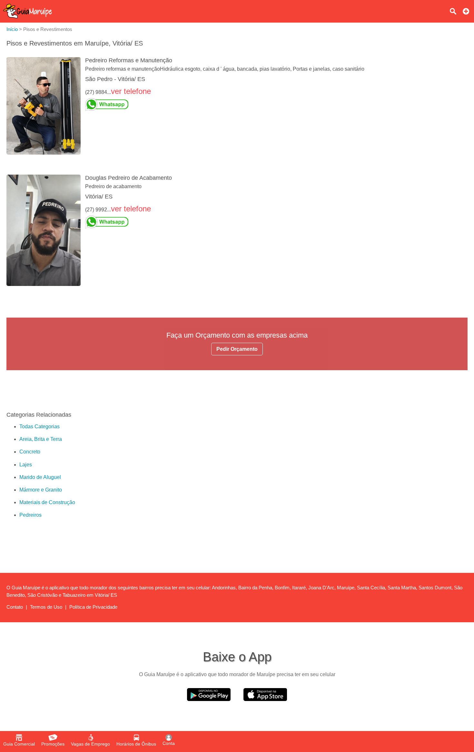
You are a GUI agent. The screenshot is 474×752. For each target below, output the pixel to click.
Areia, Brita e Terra (40, 439)
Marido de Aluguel (40, 477)
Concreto (29, 451)
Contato (14, 607)
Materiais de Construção (47, 502)
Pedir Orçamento (237, 349)
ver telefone (131, 91)
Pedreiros (30, 515)
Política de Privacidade (93, 607)
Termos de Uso (46, 607)
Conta (169, 743)
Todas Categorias (39, 426)
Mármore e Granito (40, 490)
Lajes (25, 464)
